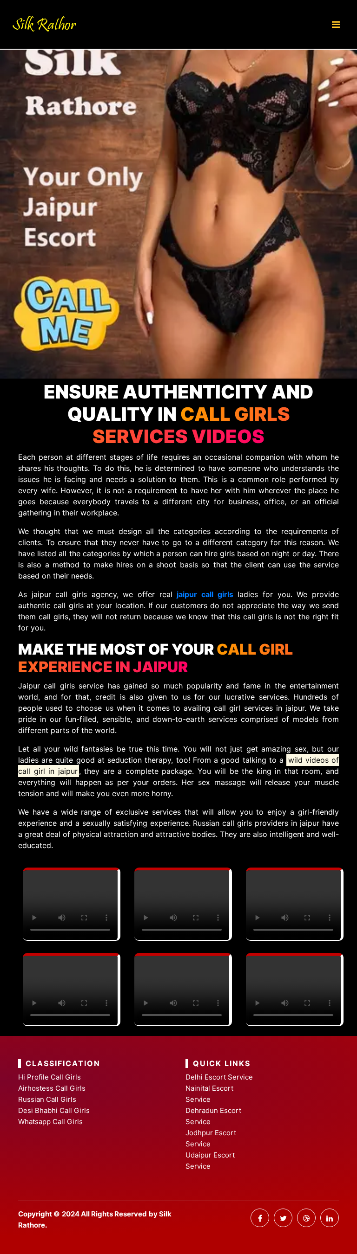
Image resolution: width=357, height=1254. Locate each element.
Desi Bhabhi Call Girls (54, 1110)
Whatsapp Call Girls (50, 1121)
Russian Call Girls (47, 1099)
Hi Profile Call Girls (49, 1077)
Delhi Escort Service (219, 1077)
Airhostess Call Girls (52, 1088)
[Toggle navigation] (336, 25)
